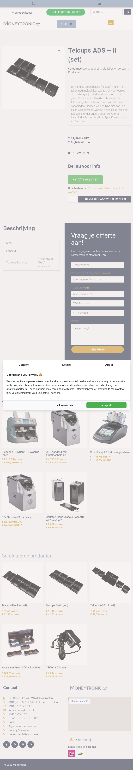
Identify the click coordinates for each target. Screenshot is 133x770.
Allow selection (65, 405)
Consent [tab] (24, 364)
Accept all (106, 405)
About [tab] (109, 364)
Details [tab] (66, 364)
